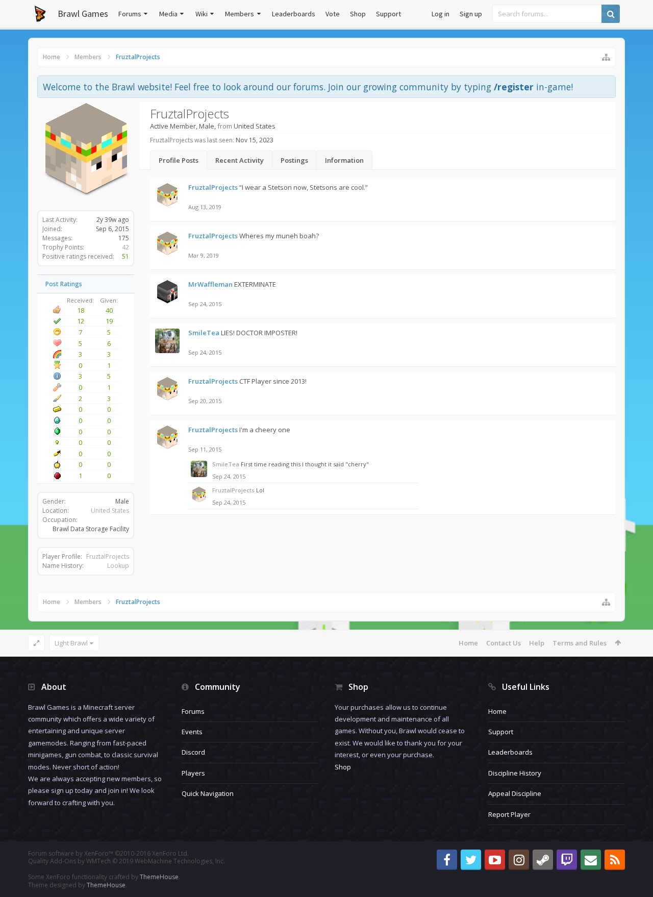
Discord (193, 752)
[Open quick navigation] (606, 57)
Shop (358, 13)
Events (192, 731)
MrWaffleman (210, 284)
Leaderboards (293, 13)
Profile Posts (178, 160)
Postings (294, 160)
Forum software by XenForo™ (108, 853)
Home (468, 642)
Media (168, 13)
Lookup (118, 565)
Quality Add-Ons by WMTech (126, 861)
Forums (129, 13)
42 (125, 247)
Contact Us (503, 642)
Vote (332, 13)
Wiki (201, 13)
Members (239, 13)
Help (536, 642)
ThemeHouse (159, 877)
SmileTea (203, 332)
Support (388, 13)
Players (193, 773)
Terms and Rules (579, 642)
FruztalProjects (107, 556)
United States (110, 510)
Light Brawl (71, 642)
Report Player (509, 814)
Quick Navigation (208, 793)
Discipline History (514, 773)
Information (344, 160)
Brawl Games (83, 13)
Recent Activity (239, 160)
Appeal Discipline (514, 793)
